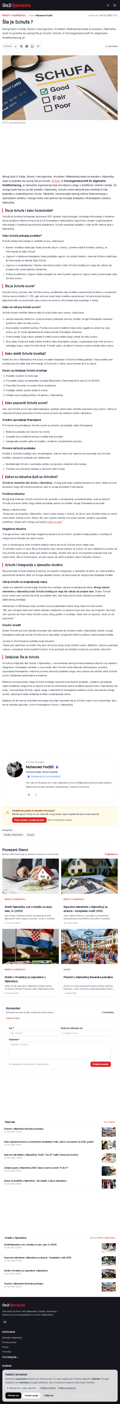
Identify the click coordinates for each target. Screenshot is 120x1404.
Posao (5, 1347)
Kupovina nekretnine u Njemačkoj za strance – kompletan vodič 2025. (86, 908)
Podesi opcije (31, 1395)
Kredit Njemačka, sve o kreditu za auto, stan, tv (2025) (28, 908)
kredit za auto (53, 521)
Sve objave (109, 1122)
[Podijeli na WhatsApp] (32, 46)
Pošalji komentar (101, 1064)
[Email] (5, 1322)
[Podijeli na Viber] (26, 46)
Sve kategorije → (10, 1357)
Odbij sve (48, 1395)
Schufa (56, 180)
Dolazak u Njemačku (12, 1337)
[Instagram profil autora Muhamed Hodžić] (29, 795)
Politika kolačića (48, 1388)
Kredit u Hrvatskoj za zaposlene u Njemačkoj (25, 979)
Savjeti (30, 834)
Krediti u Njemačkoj (14, 15)
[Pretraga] (108, 5)
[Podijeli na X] (21, 46)
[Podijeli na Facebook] (15, 46)
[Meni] (115, 5)
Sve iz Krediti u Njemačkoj (102, 1237)
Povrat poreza (9, 1342)
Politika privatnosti (67, 1388)
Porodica (6, 1351)
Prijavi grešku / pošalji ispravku (29, 820)
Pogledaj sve (111, 854)
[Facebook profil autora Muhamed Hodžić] (36, 795)
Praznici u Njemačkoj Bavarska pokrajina (88, 977)
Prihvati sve (13, 1395)
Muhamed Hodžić (44, 15)
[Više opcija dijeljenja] (38, 46)
